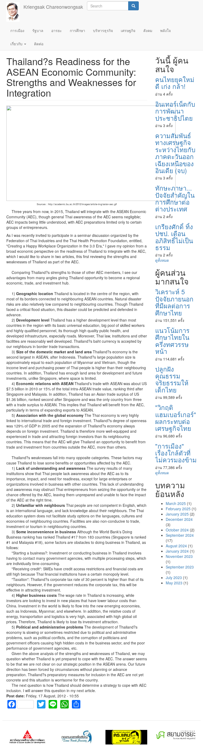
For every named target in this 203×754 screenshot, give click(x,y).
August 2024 (176, 545)
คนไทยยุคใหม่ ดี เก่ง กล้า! (174, 83)
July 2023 (174, 577)
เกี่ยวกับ (17, 43)
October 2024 (177, 529)
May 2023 (174, 582)
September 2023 (180, 567)
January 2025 (177, 514)
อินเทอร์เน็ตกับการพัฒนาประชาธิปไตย (175, 111)
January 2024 (177, 551)
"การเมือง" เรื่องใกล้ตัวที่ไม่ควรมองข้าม (176, 452)
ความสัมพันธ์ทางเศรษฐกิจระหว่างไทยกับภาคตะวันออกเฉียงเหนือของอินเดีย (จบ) (175, 153)
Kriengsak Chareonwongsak (53, 6)
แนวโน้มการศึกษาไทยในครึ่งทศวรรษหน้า (172, 341)
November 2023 (179, 556)
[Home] (15, 12)
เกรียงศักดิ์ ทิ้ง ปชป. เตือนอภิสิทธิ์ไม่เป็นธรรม (174, 237)
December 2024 (179, 519)
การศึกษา (77, 30)
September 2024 (180, 535)
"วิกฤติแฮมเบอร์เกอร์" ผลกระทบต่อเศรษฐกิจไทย (175, 418)
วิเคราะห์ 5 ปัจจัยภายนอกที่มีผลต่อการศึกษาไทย (174, 302)
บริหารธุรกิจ (103, 30)
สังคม (147, 30)
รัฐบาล (37, 30)
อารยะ (56, 30)
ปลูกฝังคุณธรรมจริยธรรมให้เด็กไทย (171, 379)
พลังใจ (165, 30)
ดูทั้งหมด (162, 260)
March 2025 (176, 503)
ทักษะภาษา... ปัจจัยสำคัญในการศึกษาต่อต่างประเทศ (175, 198)
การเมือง (17, 30)
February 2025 (178, 508)
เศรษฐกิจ (128, 30)
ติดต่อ (38, 43)
